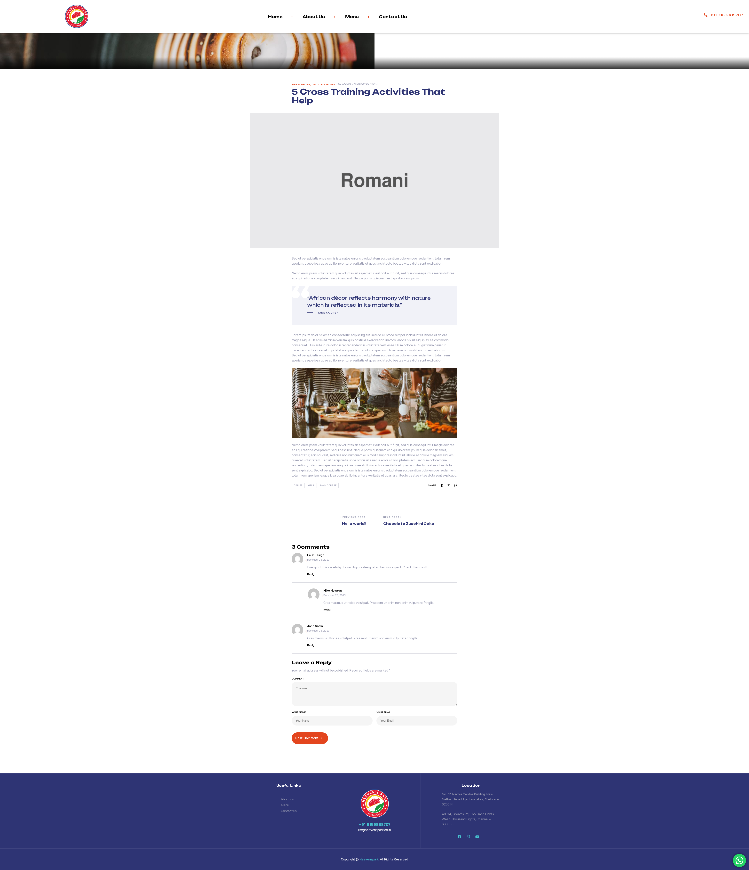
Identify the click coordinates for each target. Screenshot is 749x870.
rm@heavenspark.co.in (374, 830)
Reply (310, 574)
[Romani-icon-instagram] (468, 836)
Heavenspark (369, 859)
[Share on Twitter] (448, 485)
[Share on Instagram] (455, 485)
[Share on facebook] (442, 485)
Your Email (383, 712)
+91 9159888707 (374, 824)
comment (298, 678)
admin (346, 84)
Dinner (298, 485)
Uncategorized (323, 84)
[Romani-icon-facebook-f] (459, 836)
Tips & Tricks (301, 84)
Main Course (328, 485)
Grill (311, 485)
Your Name (299, 712)
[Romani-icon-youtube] (477, 836)
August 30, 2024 (365, 84)
